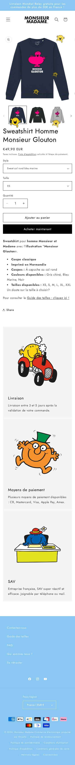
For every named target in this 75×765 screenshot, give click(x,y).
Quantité (8, 195)
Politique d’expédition (21, 748)
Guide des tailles (18, 636)
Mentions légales (30, 754)
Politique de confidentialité (25, 742)
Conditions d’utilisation (56, 742)
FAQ (10, 645)
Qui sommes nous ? (20, 654)
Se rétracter (14, 663)
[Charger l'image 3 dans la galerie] (57, 115)
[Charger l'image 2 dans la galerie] (37, 115)
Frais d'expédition (27, 154)
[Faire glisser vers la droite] (71, 116)
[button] (8, 19)
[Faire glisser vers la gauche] (4, 116)
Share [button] (10, 310)
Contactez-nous (16, 628)
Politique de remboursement (45, 736)
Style (6, 161)
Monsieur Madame (24, 732)
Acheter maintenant (37, 229)
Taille (6, 178)
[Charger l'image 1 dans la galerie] (18, 115)
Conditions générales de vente (53, 748)
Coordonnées (50, 754)
